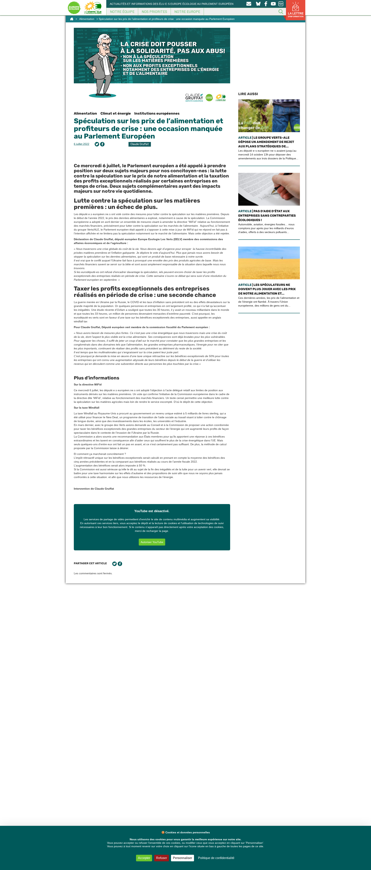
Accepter (144, 858)
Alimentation (86, 18)
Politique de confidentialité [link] (216, 858)
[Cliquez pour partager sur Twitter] (97, 144)
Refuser (161, 858)
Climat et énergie (115, 113)
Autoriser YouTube (152, 542)
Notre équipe (122, 12)
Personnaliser (182, 858)
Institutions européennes (157, 113)
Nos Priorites (154, 12)
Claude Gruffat (139, 144)
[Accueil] (71, 18)
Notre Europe (187, 12)
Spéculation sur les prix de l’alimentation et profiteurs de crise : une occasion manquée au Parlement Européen (148, 128)
